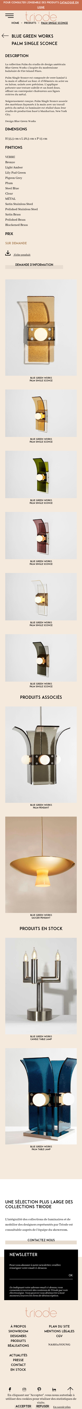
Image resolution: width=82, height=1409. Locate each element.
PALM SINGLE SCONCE (54, 23)
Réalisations (18, 1346)
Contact (18, 1365)
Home (15, 23)
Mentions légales (59, 1331)
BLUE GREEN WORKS (32, 36)
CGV (59, 1336)
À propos (18, 1326)
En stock (18, 1370)
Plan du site (59, 1326)
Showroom (18, 1331)
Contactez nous (41, 1240)
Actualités (18, 1355)
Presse (18, 1360)
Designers (18, 1336)
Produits (30, 23)
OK (71, 1275)
